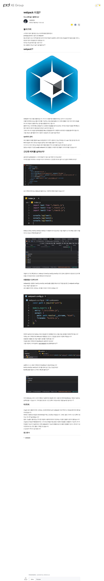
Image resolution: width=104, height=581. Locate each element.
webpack (27, 437)
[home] (13, 5)
